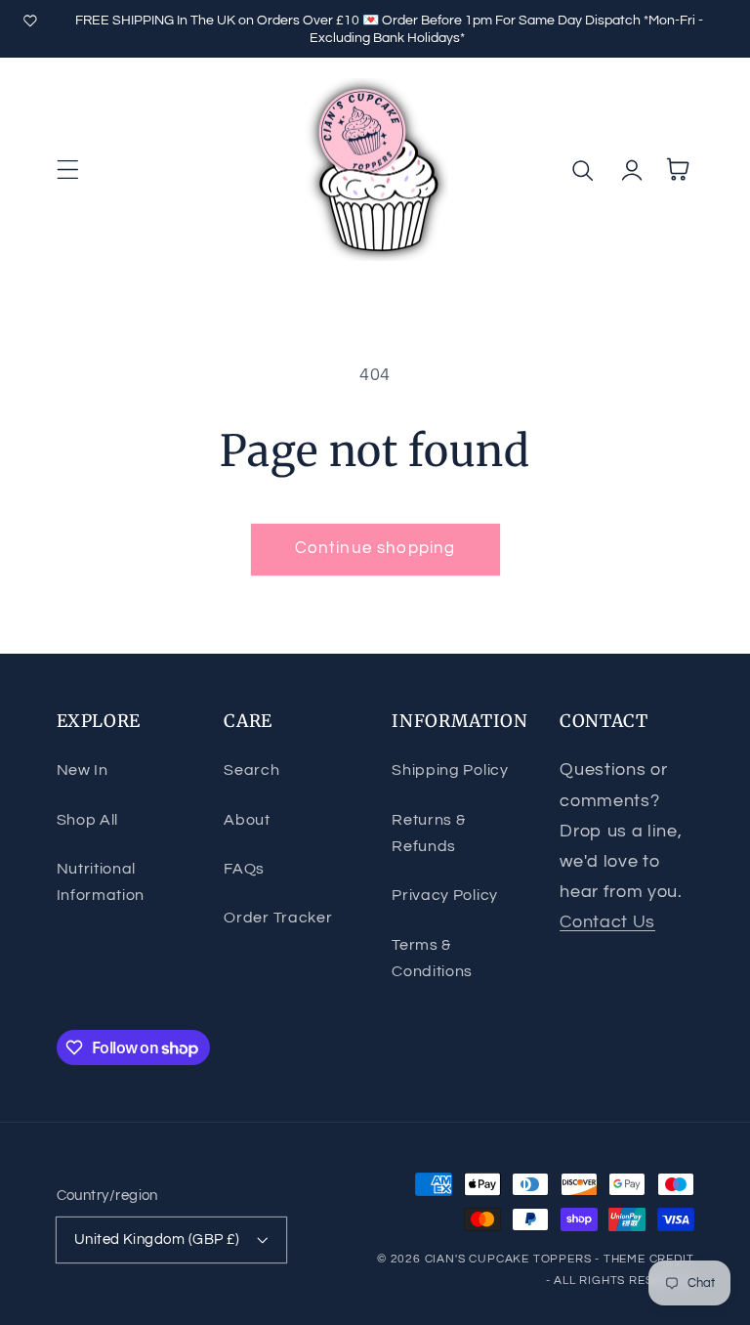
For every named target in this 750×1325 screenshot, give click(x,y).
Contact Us (607, 922)
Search (251, 770)
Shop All (88, 820)
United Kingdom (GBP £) (157, 1239)
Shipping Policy (450, 770)
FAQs (244, 868)
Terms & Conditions (432, 958)
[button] (68, 169)
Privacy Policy (445, 895)
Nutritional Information (101, 882)
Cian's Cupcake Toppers (508, 1259)
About (247, 820)
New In (82, 770)
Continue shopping (375, 548)
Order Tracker (278, 917)
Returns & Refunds (428, 833)
